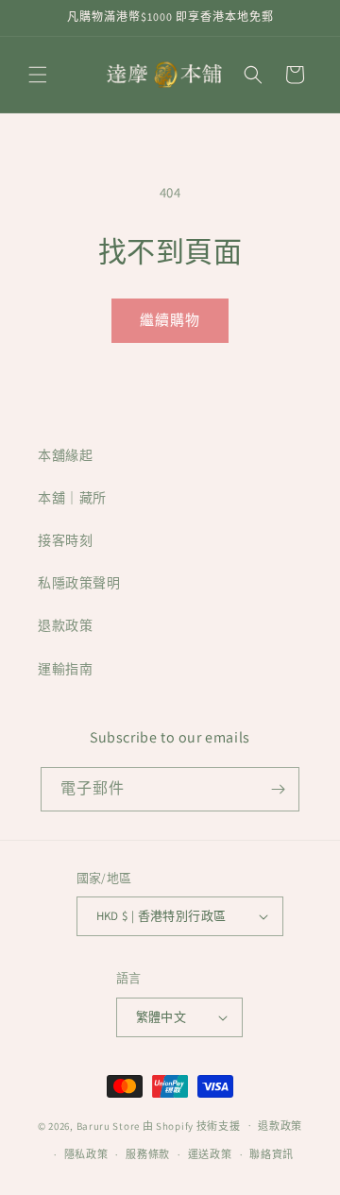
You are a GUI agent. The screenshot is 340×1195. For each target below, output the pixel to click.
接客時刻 (65, 540)
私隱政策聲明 (79, 582)
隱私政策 (86, 1154)
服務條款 (148, 1154)
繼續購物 (170, 320)
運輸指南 (65, 668)
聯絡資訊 (271, 1154)
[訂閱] (277, 789)
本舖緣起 (65, 455)
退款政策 (65, 625)
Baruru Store (108, 1125)
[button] (38, 74)
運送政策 (210, 1154)
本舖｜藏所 (72, 497)
